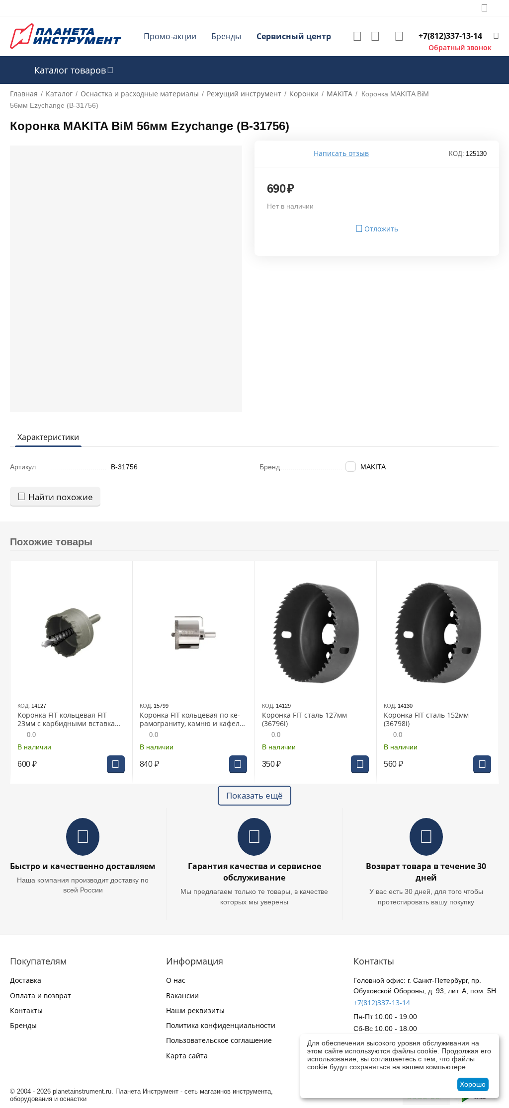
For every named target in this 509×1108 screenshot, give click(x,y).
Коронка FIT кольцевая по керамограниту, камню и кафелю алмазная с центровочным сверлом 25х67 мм (193, 719)
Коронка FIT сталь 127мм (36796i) (304, 719)
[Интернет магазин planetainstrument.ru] (65, 35)
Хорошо (473, 1084)
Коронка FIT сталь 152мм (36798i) (426, 719)
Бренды (226, 36)
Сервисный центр (293, 36)
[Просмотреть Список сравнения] (375, 36)
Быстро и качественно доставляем (83, 866)
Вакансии (182, 995)
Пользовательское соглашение (219, 1040)
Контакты (26, 1010)
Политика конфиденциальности (220, 1025)
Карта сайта (187, 1055)
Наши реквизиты (195, 1010)
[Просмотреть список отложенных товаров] (357, 36)
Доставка (25, 980)
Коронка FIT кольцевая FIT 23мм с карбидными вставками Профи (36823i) (70, 719)
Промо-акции (170, 36)
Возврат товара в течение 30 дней (426, 872)
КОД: (456, 153)
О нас (175, 980)
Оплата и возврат (40, 995)
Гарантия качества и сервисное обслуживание (254, 872)
